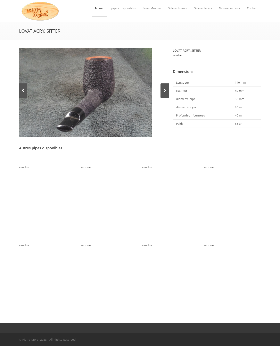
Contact (252, 8)
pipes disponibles (123, 8)
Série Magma (152, 8)
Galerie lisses (203, 8)
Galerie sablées (229, 8)
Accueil (99, 8)
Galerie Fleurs (177, 8)
